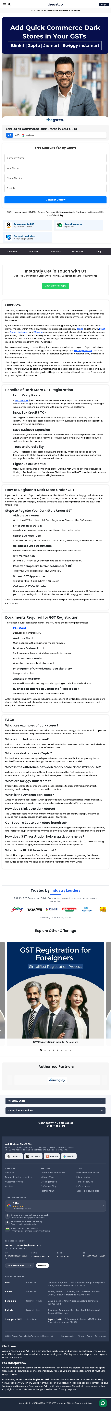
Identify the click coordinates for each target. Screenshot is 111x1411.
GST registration (83, 350)
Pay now (42, 1265)
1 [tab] (41, 1050)
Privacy (81, 1336)
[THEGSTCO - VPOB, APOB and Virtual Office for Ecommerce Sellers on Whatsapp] (60, 1125)
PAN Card (19, 628)
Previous (5, 993)
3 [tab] (49, 1050)
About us (9, 1172)
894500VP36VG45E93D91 (94, 1257)
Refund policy (83, 1186)
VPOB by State (16, 1100)
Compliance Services (20, 1110)
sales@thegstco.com (21, 1265)
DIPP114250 (63, 1256)
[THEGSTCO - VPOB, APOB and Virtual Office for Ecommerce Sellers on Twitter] (48, 1125)
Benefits (33, 251)
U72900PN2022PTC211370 (16, 1257)
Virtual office (47, 1177)
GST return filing (49, 1186)
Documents (77, 251)
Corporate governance (87, 1191)
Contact (9, 1186)
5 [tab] (58, 1050)
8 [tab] (70, 1050)
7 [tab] (66, 1050)
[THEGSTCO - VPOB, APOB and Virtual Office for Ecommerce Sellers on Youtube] (57, 1125)
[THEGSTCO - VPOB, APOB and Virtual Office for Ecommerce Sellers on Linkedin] (63, 1125)
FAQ (99, 251)
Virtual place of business (53, 1172)
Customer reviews (14, 1181)
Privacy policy (83, 1177)
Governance (100, 1336)
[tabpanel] (55, 994)
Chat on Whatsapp (55, 285)
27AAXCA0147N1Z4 (40, 1256)
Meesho (38, 332)
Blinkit (102, 328)
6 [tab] (62, 1050)
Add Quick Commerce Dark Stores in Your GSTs (58, 11)
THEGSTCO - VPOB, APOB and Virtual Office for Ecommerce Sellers (63, 1403)
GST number (21, 400)
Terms (89, 1336)
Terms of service (84, 1181)
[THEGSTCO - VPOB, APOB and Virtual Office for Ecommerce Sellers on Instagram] (54, 1125)
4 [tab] (53, 1050)
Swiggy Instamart (19, 332)
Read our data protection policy (24, 1224)
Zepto (80, 328)
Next (106, 993)
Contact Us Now (55, 199)
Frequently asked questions (18, 1177)
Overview (12, 251)
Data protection (68, 1336)
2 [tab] (45, 1050)
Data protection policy (87, 1172)
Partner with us (48, 1191)
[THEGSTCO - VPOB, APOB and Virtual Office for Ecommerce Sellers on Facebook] (51, 1125)
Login (104, 4)
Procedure (55, 251)
